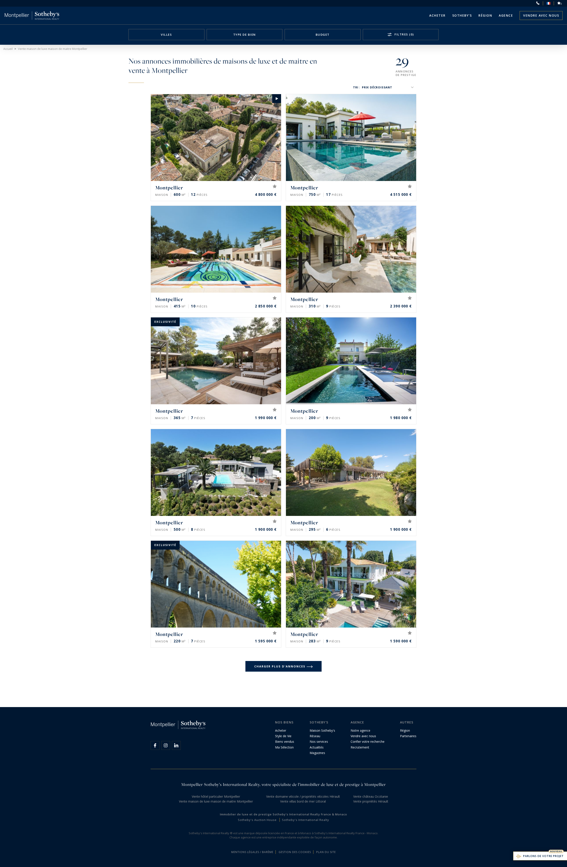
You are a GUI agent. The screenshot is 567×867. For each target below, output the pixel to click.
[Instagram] (165, 745)
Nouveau (556, 851)
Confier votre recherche (367, 741)
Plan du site (326, 852)
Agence (506, 15)
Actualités (317, 747)
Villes (166, 35)
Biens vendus (284, 741)
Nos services (319, 741)
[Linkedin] (176, 745)
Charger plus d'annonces (279, 666)
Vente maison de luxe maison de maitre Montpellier (216, 801)
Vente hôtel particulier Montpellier (216, 796)
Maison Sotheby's (322, 730)
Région (485, 15)
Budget (323, 35)
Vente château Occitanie (370, 796)
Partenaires (408, 736)
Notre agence (360, 730)
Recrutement (360, 747)
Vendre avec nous (541, 15)
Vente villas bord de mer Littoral (303, 801)
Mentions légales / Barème (252, 852)
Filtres (404, 34)
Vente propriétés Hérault (370, 801)
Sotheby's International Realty (305, 820)
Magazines (317, 753)
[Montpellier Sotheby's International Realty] (31, 15)
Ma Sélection (284, 747)
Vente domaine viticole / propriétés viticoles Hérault (303, 796)
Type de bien (244, 35)
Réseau (315, 736)
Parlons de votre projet (543, 856)
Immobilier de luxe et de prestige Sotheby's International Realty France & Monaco (283, 814)
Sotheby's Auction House (257, 820)
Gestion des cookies (295, 852)
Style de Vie (283, 736)
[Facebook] (155, 745)
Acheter (437, 15)
